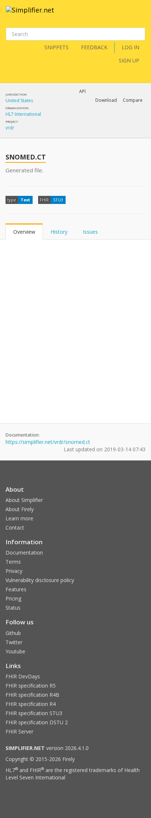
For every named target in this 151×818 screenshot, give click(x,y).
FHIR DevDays (22, 676)
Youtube (15, 651)
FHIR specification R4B (32, 694)
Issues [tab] (90, 231)
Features (15, 589)
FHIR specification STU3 (33, 713)
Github (13, 632)
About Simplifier (24, 499)
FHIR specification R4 (30, 703)
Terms (13, 561)
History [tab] (59, 231)
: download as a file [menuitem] (70, 119)
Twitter (13, 642)
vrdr (9, 128)
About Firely (19, 509)
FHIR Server (19, 731)
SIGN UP (129, 60)
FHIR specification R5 (30, 685)
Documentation (24, 552)
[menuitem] (80, 125)
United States (19, 100)
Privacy (13, 570)
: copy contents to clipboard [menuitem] (72, 132)
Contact (14, 527)
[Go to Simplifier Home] (30, 15)
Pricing (13, 598)
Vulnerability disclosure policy (39, 580)
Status (13, 607)
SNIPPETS (56, 47)
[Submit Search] (139, 34)
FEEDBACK (94, 47)
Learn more (19, 518)
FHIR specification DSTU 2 (36, 722)
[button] (106, 100)
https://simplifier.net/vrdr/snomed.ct (47, 441)
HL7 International (23, 114)
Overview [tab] (24, 231)
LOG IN (130, 47)
